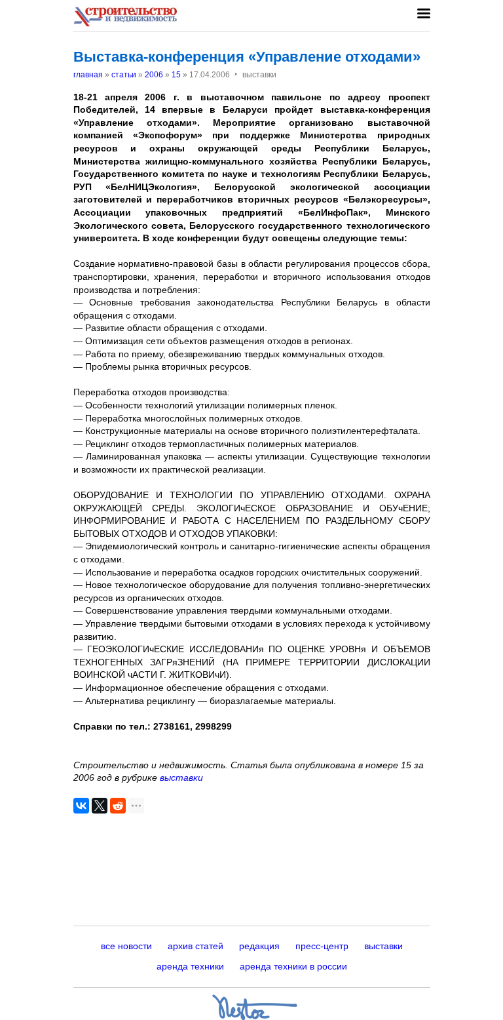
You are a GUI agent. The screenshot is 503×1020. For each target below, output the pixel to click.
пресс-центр (321, 946)
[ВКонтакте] (81, 806)
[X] (99, 806)
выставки (181, 777)
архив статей (195, 946)
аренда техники (190, 966)
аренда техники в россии (293, 966)
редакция (259, 946)
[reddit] (118, 806)
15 (176, 74)
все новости (126, 946)
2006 (154, 74)
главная (88, 74)
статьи (123, 74)
